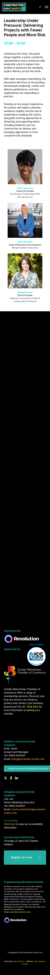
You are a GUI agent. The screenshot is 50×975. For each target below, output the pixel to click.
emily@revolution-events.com (28, 759)
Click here (9, 824)
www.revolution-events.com (17, 912)
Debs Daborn (19, 961)
